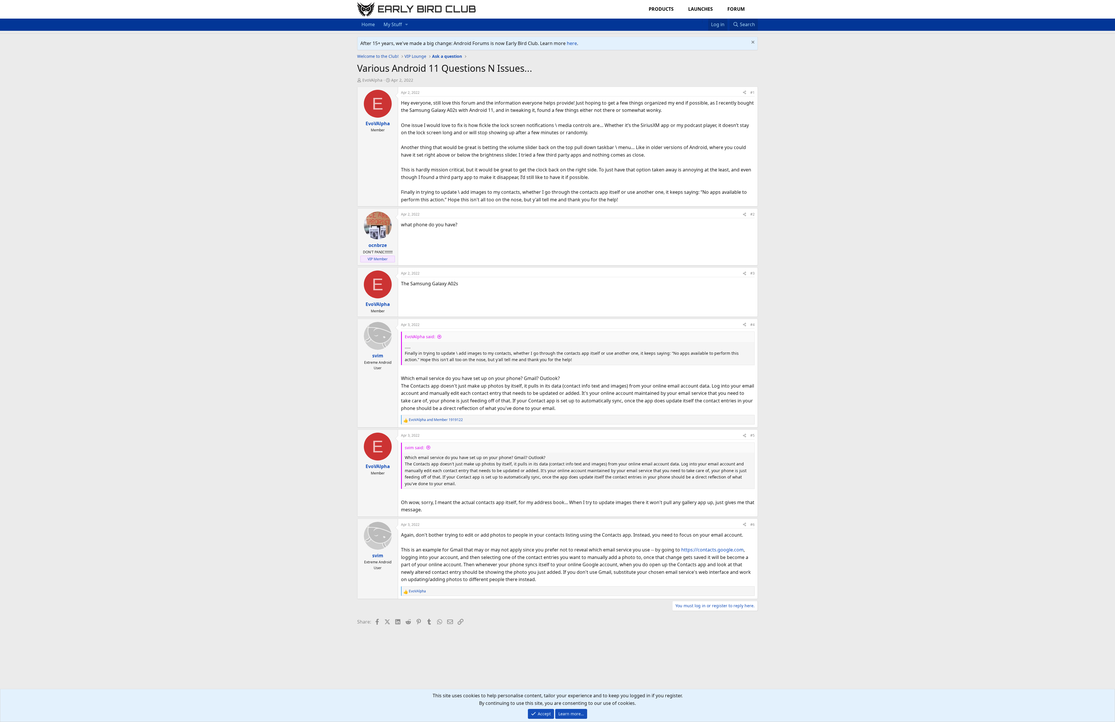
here (572, 43)
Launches (700, 9)
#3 (752, 273)
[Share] (744, 92)
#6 (752, 524)
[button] (406, 25)
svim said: (414, 447)
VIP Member (378, 259)
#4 (752, 324)
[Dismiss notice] (752, 43)
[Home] (699, 21)
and (436, 419)
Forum (736, 9)
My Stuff (393, 24)
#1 (752, 92)
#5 (752, 435)
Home (368, 24)
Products (661, 9)
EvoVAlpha (372, 80)
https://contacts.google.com (712, 550)
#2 (752, 214)
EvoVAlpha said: (420, 336)
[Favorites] (705, 21)
